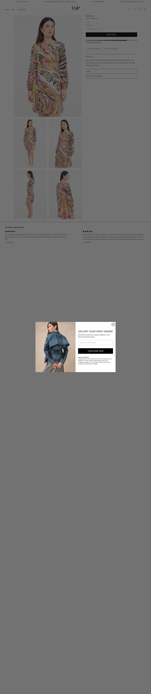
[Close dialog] (113, 324)
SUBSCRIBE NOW (95, 351)
